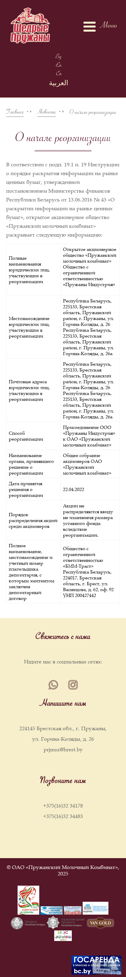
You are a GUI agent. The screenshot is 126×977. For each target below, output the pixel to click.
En (59, 66)
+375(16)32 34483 (63, 816)
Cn (59, 74)
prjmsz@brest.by (63, 749)
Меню (108, 26)
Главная (15, 113)
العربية (58, 84)
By (59, 57)
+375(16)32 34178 (63, 806)
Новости (46, 113)
